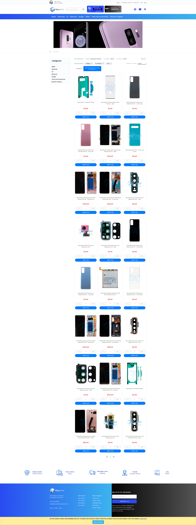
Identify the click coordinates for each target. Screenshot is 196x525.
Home (50, 51)
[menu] (98, 16)
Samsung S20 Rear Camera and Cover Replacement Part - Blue (110, 246)
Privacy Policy (96, 507)
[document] (98, 521)
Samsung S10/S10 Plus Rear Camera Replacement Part (110, 437)
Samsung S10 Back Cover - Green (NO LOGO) (134, 150)
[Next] (113, 456)
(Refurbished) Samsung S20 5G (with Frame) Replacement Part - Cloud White (110, 198)
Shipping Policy (96, 503)
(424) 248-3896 (58, 3)
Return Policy (96, 500)
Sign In (118, 2)
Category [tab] (88, 63)
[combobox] (75, 9)
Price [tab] (108, 63)
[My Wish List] (140, 10)
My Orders (81, 500)
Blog (145, 2)
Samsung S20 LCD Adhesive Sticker (134, 388)
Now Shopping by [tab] (78, 58)
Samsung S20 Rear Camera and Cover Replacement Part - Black (86, 389)
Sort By (135, 63)
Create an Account (127, 2)
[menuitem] (54, 16)
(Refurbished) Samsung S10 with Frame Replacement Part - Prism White (85, 341)
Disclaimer (95, 505)
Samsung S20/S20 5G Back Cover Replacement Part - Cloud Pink (86, 150)
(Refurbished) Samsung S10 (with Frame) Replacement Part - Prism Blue (110, 389)
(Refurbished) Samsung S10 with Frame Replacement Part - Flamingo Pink (85, 198)
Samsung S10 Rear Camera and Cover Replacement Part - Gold (135, 341)
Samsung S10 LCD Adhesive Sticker (85, 102)
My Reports (81, 503)
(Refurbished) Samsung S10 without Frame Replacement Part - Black (110, 150)
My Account (81, 498)
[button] (141, 2)
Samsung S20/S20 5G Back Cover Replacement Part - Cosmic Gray (135, 103)
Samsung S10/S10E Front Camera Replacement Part (86, 246)
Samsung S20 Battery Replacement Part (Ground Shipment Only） (110, 294)
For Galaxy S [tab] (98, 63)
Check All (79, 68)
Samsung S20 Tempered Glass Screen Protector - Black (110, 103)
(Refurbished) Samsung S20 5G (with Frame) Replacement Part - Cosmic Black (110, 341)
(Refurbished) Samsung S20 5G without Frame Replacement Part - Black (85, 437)
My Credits (81, 505)
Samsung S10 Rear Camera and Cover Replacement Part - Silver (135, 437)
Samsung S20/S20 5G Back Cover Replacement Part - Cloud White (135, 294)
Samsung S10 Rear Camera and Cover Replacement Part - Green (135, 198)
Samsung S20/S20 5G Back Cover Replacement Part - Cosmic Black (135, 246)
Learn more (143, 518)
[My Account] (135, 9)
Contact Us (136, 2)
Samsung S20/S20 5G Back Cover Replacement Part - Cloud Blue (86, 294)
